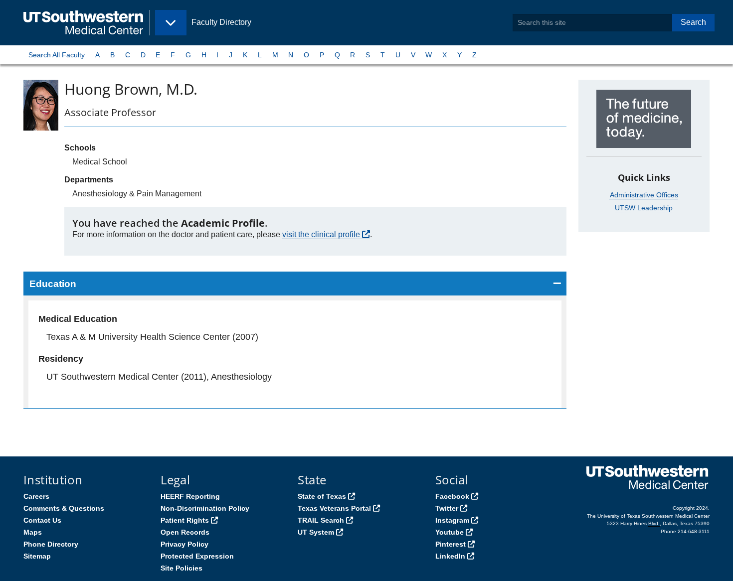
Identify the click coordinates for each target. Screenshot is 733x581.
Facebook (452, 496)
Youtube (449, 532)
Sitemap (37, 556)
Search (693, 22)
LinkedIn (450, 556)
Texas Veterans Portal (334, 508)
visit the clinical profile (321, 234)
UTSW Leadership (644, 208)
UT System (316, 532)
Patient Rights (185, 520)
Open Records (185, 532)
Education (52, 284)
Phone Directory (50, 544)
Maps (32, 532)
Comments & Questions (63, 508)
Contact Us (42, 520)
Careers (36, 496)
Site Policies (181, 568)
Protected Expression (197, 556)
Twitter (446, 508)
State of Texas (322, 496)
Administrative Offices (644, 195)
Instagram (452, 520)
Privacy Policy (184, 544)
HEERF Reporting (190, 496)
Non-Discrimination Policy (205, 508)
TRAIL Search (321, 520)
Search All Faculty (56, 55)
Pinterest (450, 544)
